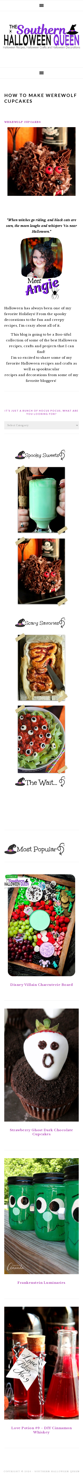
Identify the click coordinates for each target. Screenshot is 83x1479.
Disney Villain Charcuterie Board (41, 985)
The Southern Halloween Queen (41, 38)
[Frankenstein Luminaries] (41, 1217)
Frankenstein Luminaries (41, 1283)
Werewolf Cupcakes (22, 122)
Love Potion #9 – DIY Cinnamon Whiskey (41, 1430)
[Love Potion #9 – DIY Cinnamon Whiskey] (41, 1364)
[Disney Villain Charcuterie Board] (41, 926)
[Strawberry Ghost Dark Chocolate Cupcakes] (41, 1066)
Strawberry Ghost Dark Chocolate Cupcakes (41, 1132)
